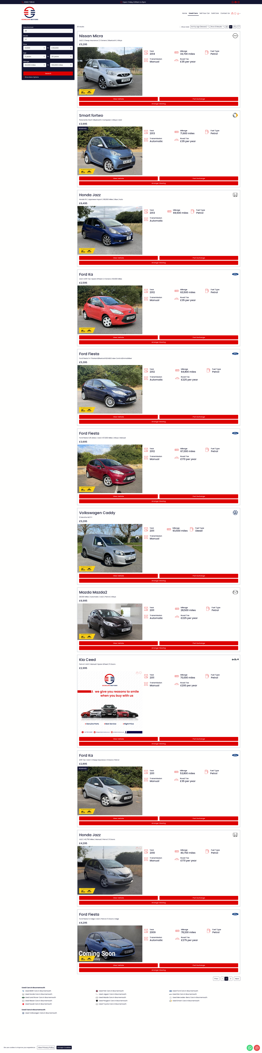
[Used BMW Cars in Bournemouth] (23, 991)
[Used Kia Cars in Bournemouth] (170, 994)
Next (237, 978)
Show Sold (185, 27)
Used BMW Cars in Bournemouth (38, 991)
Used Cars (193, 13)
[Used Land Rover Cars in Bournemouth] (23, 997)
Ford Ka (86, 274)
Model (25, 36)
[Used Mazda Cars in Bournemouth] (96, 997)
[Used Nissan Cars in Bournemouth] (23, 1001)
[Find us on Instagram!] (238, 2)
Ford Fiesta (89, 353)
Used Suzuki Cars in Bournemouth (38, 1004)
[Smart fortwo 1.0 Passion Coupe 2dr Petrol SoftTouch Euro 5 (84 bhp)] (109, 151)
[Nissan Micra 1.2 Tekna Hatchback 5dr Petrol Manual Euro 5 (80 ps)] (109, 71)
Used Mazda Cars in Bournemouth (112, 997)
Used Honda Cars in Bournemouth (38, 994)
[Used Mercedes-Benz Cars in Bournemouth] (170, 997)
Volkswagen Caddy (97, 512)
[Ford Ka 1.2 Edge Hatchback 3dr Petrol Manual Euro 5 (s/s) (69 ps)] (109, 791)
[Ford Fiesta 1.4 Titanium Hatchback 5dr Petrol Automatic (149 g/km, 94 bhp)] (109, 389)
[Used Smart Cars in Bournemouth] (170, 1001)
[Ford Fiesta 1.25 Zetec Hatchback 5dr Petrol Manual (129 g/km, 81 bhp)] (109, 469)
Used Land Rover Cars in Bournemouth (40, 997)
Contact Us (225, 13)
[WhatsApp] (250, 1048)
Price (25, 44)
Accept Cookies (64, 1047)
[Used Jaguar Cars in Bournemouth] (96, 994)
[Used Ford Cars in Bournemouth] (170, 991)
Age (24, 53)
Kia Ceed (87, 659)
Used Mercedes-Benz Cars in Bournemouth (190, 997)
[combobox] (48, 31)
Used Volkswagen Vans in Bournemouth (41, 1013)
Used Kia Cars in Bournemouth (185, 994)
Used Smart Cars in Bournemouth (186, 1001)
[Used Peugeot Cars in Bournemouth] (96, 1001)
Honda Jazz (90, 195)
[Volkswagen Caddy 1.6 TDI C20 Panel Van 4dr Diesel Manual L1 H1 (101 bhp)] (109, 548)
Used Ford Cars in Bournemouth (185, 991)
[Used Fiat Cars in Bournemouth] (96, 991)
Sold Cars (215, 13)
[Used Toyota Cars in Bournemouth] (96, 1004)
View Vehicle (118, 99)
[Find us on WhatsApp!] (233, 2)
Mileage (26, 61)
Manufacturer (28, 27)
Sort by (199, 27)
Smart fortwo (91, 115)
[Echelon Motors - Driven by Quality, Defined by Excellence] (30, 13)
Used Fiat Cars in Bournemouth (111, 991)
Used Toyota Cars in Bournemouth (112, 1004)
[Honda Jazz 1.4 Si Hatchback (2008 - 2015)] (109, 230)
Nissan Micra (91, 36)
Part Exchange (199, 99)
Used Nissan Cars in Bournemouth (38, 1001)
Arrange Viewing (159, 103)
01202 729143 (29, 2)
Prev (216, 978)
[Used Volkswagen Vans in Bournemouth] (23, 1013)
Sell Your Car (205, 13)
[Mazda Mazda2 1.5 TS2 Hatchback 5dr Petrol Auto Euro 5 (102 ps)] (109, 621)
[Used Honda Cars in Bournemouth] (23, 994)
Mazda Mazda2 (93, 592)
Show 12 (216, 27)
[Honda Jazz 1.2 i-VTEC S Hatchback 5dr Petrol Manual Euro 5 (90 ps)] (109, 870)
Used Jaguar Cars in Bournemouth (112, 994)
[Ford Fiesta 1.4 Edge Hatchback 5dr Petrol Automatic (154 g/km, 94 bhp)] (109, 943)
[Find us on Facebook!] (236, 2)
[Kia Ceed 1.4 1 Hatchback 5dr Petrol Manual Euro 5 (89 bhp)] (109, 703)
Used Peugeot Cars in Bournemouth (113, 1001)
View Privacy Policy (46, 1047)
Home (184, 13)
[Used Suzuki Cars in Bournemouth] (23, 1004)
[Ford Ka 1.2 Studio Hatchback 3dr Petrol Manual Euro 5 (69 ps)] (109, 310)
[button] (238, 13)
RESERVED (83, 128)
